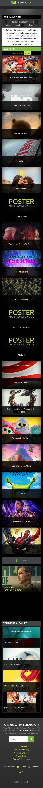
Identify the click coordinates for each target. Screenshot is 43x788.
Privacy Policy (21, 756)
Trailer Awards (21, 746)
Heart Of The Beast (13, 590)
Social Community (21, 750)
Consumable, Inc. (24, 782)
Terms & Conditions (21, 759)
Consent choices (21, 753)
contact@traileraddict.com (27, 730)
